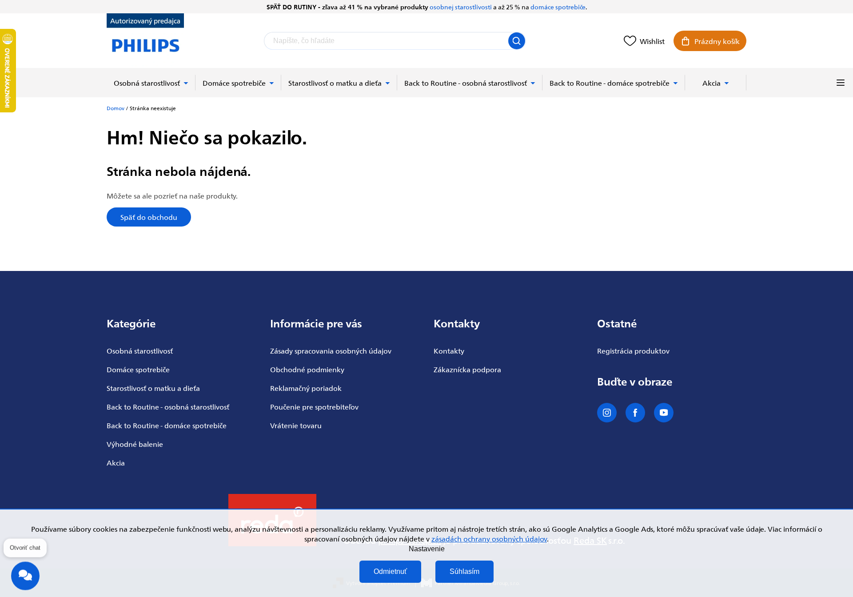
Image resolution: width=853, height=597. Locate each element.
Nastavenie (427, 549)
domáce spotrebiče (558, 6)
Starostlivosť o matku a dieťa (153, 388)
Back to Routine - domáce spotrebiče (167, 425)
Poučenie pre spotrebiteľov (314, 406)
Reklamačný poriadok (306, 388)
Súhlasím (464, 571)
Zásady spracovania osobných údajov (330, 350)
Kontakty (449, 350)
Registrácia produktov (633, 350)
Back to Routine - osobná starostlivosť (168, 406)
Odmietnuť (390, 571)
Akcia (116, 462)
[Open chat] (25, 574)
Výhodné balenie (135, 444)
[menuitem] (151, 82)
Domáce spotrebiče (138, 369)
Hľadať (516, 40)
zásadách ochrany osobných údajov (489, 538)
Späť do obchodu (148, 217)
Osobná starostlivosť (140, 350)
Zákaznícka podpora (467, 369)
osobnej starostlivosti (461, 6)
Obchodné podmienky (307, 369)
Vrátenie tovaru (296, 425)
